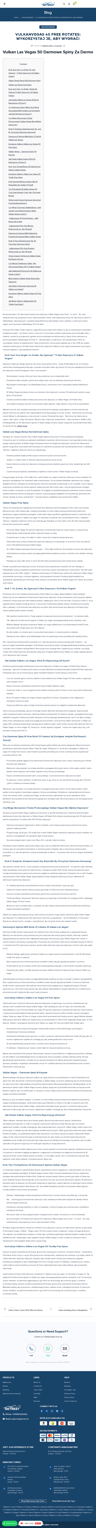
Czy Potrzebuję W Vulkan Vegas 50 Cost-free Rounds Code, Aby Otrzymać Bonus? (25, 192)
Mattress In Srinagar (72, 1515)
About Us (37, 1382)
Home (16, 17)
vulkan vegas (22, 426)
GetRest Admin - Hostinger (52, 46)
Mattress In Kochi (70, 1510)
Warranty (67, 1386)
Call (31, 1355)
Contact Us (38, 1386)
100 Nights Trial (70, 1390)
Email (65, 1355)
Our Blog (37, 1394)
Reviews (37, 1401)
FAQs (35, 1397)
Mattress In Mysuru (56, 1515)
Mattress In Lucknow (85, 1510)
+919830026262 (16, 1414)
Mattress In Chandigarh (76, 1507)
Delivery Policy (69, 1394)
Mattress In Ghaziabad (21, 1510)
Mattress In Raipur (41, 1513)
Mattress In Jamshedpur (40, 1510)
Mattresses (7, 1382)
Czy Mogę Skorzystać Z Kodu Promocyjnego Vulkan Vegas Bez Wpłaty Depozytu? (25, 121)
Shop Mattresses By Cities (32, 1501)
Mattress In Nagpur (12, 1513)
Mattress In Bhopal (40, 1507)
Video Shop (32, 1523)
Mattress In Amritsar (24, 1507)
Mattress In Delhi (9, 1507)
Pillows (5, 1386)
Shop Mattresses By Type (63, 1501)
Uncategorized (28, 17)
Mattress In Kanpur (41, 1515)
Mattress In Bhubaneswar (57, 1507)
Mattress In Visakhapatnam (72, 1513)
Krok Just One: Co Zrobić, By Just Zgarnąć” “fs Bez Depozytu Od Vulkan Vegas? (24, 73)
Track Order (38, 1390)
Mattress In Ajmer (27, 1515)
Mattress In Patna (26, 1513)
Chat (48, 1355)
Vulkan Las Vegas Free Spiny (20, 85)
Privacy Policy (69, 1397)
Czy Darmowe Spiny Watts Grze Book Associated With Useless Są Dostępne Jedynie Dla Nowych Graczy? (24, 110)
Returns (67, 1382)
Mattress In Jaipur (56, 1510)
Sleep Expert (11, 1523)
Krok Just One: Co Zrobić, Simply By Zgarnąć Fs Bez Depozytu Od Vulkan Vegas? (23, 92)
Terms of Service (70, 1401)
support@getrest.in (17, 1419)
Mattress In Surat (55, 1513)
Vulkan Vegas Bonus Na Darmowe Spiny (25, 80)
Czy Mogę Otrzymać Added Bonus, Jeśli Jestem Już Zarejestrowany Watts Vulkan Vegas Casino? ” (25, 210)
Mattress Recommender (12, 1394)
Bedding (6, 1390)
